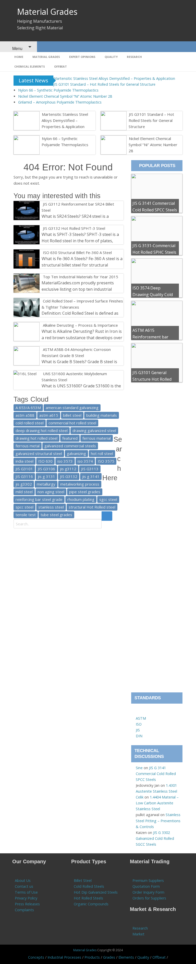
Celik (139, 797)
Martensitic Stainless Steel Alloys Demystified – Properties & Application (114, 78)
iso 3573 (65, 461)
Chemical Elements (29, 66)
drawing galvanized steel (94, 430)
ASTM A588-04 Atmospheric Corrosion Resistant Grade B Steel (76, 352)
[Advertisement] (156, 538)
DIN (139, 735)
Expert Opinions (82, 57)
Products (92, 957)
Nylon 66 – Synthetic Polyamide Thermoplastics (58, 90)
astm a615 (48, 415)
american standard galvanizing (72, 407)
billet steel (72, 415)
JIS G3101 (24, 468)
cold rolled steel (30, 422)
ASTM (141, 718)
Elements (126, 957)
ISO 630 (45, 461)
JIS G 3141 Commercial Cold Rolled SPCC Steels (156, 773)
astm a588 (25, 415)
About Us (23, 880)
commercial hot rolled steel (72, 422)
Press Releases (27, 904)
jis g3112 (68, 468)
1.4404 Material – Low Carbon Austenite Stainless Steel (157, 803)
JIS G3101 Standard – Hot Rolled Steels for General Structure (104, 84)
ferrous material (96, 438)
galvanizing (76, 453)
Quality (111, 57)
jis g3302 (24, 484)
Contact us (24, 886)
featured (70, 438)
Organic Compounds (91, 904)
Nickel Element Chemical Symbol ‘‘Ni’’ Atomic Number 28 (65, 96)
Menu (16, 48)
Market (138, 934)
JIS (138, 730)
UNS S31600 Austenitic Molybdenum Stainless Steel (74, 376)
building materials (101, 415)
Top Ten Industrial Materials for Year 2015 (80, 276)
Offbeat (60, 66)
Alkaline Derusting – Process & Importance (80, 325)
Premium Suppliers (148, 880)
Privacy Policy (26, 898)
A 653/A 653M (28, 407)
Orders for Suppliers (149, 898)
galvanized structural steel (39, 453)
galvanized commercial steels (70, 445)
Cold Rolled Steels (89, 886)
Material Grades (47, 11)
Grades (109, 957)
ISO (139, 724)
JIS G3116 (24, 476)
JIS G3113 (90, 468)
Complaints (24, 909)
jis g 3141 (91, 476)
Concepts (36, 957)
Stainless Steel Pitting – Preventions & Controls (158, 820)
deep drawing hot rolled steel (42, 430)
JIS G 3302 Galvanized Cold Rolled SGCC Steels (155, 838)
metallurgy (46, 484)
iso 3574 (85, 461)
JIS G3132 (68, 476)
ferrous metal (28, 445)
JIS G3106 (46, 468)
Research (134, 57)
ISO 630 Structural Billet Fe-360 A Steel (77, 252)
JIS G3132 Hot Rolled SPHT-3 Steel (74, 228)
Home (18, 57)
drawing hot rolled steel (36, 438)
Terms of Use (26, 892)
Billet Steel (83, 880)
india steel (24, 461)
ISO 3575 (106, 461)
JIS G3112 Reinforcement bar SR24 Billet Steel (78, 207)
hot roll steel (102, 453)
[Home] (138, 712)
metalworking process (79, 484)
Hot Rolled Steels (88, 898)
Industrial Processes (64, 957)
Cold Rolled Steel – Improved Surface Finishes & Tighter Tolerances (82, 304)
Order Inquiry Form (148, 892)
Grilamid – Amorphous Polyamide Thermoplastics (60, 102)
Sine (139, 767)
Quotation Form (146, 886)
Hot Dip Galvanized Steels (96, 892)
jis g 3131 (46, 476)
